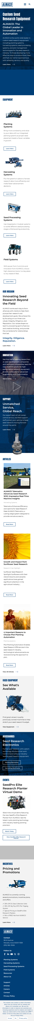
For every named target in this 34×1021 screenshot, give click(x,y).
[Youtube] (12, 954)
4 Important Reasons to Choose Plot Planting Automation (15, 634)
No (15, 1018)
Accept (10, 1018)
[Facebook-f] (5, 954)
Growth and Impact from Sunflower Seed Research (15, 563)
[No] (31, 1011)
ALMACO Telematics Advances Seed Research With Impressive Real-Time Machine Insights (16, 495)
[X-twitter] (15, 954)
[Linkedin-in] (8, 954)
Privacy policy (23, 1018)
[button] (25, 4)
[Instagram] (18, 954)
